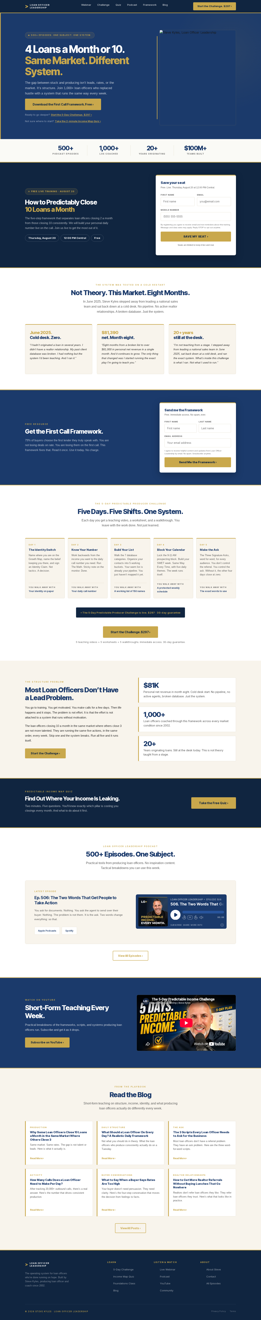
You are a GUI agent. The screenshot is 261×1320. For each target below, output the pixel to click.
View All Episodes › (130, 955)
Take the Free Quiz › (213, 803)
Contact (211, 1276)
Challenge (103, 4)
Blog (165, 4)
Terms (233, 1311)
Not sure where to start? (63, 121)
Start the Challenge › (45, 753)
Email (200, 195)
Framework (149, 4)
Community (166, 1290)
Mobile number (170, 210)
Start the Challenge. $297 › (214, 6)
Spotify (69, 930)
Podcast (132, 4)
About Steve (213, 1269)
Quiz (118, 4)
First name (167, 195)
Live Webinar (167, 1269)
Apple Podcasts (47, 930)
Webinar (86, 4)
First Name (171, 421)
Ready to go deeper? (58, 114)
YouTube (165, 1283)
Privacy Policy (218, 1311)
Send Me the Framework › (198, 462)
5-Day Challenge (123, 1269)
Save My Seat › (195, 236)
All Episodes (213, 1283)
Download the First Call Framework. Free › (63, 104)
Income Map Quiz (123, 1276)
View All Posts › (130, 1228)
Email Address (173, 436)
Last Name (205, 421)
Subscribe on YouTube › (47, 1042)
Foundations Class (124, 1283)
